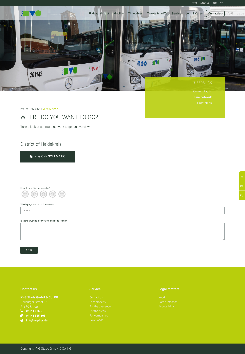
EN (221, 2)
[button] (24, 108)
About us (204, 2)
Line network (203, 97)
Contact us (96, 297)
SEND (29, 250)
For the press (97, 311)
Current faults (202, 91)
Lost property (97, 302)
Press (214, 2)
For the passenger (100, 306)
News (194, 2)
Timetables (204, 103)
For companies (98, 315)
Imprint (162, 297)
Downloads (96, 320)
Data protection (168, 302)
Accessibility (166, 306)
